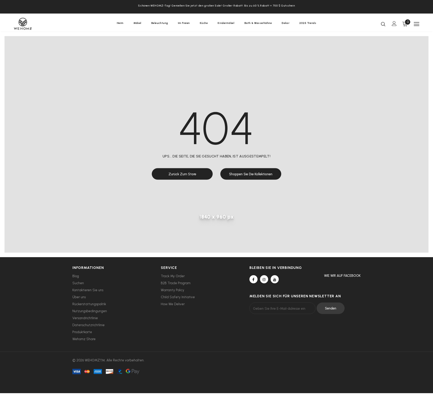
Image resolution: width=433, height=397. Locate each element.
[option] (216, 5)
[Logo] (40, 24)
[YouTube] (275, 279)
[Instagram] (264, 279)
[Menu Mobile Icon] (416, 24)
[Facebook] (253, 279)
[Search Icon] (383, 24)
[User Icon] (394, 24)
